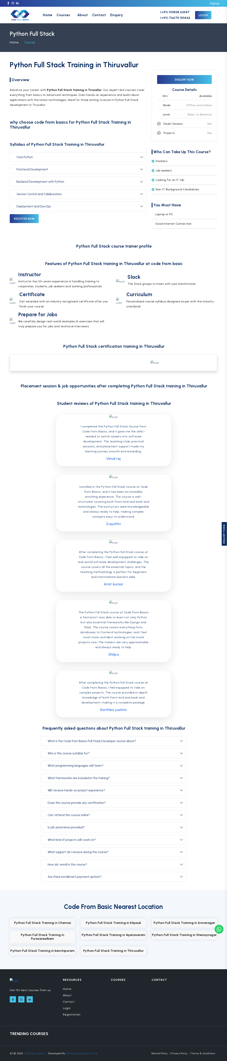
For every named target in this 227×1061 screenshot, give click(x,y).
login (203, 15)
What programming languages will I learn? (75, 765)
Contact (99, 15)
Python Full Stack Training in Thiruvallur (113, 951)
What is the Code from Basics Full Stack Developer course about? (92, 741)
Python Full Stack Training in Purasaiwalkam (42, 937)
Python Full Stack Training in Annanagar (184, 923)
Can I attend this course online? (69, 815)
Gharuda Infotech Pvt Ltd (81, 1053)
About (82, 15)
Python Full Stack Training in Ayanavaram (113, 935)
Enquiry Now (184, 79)
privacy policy (179, 1053)
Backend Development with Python (40, 181)
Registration (72, 1014)
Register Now (24, 218)
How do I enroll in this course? (67, 864)
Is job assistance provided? (66, 827)
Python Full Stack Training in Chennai (42, 923)
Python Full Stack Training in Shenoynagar (184, 935)
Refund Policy (159, 1053)
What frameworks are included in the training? (79, 778)
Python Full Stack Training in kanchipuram (42, 951)
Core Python (24, 157)
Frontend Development (32, 169)
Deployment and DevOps (33, 206)
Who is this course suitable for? (69, 753)
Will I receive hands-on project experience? (76, 790)
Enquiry (116, 15)
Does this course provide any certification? (77, 803)
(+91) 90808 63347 (175, 12)
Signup (215, 3)
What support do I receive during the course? (78, 852)
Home (47, 15)
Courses (63, 15)
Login (67, 1008)
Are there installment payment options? (75, 877)
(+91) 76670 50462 (175, 18)
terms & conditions (203, 1053)
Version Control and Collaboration (39, 194)
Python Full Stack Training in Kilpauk (113, 923)
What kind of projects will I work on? (72, 840)
